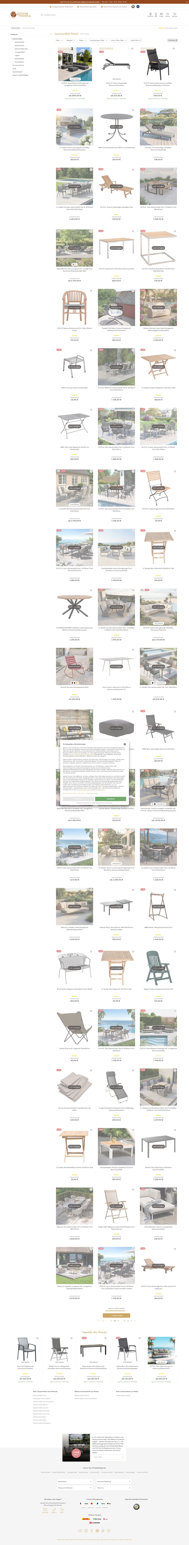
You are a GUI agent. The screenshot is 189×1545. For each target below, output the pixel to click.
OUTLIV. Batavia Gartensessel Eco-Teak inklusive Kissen (74, 329)
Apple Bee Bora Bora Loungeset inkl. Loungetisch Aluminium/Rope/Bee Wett (74, 809)
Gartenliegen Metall (123, 1395)
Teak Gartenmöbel (39, 1417)
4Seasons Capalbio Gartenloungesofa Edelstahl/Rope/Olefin (74, 928)
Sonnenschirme (18, 65)
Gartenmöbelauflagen (20, 75)
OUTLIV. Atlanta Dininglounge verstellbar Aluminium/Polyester (158, 629)
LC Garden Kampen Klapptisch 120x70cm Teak (158, 388)
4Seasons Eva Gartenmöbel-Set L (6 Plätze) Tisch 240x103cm (75, 1228)
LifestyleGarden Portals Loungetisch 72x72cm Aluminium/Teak (116, 1168)
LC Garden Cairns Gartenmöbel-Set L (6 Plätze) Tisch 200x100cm (158, 869)
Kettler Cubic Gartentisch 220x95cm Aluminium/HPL (158, 1168)
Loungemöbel (20, 52)
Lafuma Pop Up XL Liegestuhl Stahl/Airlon (74, 1048)
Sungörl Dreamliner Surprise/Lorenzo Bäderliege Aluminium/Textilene (116, 1109)
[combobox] (172, 40)
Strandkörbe (19, 62)
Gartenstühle (19, 42)
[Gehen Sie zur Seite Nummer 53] (98, 1321)
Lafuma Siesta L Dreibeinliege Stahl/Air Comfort (116, 808)
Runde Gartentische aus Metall (86, 1398)
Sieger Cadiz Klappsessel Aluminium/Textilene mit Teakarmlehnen (116, 1228)
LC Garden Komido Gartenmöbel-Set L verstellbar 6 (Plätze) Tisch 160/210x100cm (116, 629)
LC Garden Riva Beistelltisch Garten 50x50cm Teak (74, 1167)
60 (128, 1321)
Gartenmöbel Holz (39, 1395)
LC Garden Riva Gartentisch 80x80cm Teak (158, 568)
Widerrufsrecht (82, 1539)
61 (131, 1321)
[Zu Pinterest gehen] (97, 1531)
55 (118, 1321)
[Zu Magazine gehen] (80, 1531)
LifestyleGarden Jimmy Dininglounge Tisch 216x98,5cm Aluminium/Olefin (116, 569)
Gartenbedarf (17, 72)
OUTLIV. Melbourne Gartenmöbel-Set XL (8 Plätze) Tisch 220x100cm (116, 389)
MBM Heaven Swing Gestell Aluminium (158, 927)
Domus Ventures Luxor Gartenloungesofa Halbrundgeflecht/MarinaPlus (158, 329)
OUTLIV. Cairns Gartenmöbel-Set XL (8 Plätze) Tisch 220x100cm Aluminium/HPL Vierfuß (116, 1287)
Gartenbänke (19, 59)
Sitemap (114, 1539)
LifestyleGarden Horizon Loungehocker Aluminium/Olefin (158, 1228)
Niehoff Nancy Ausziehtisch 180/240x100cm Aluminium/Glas (116, 928)
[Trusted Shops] (133, 6)
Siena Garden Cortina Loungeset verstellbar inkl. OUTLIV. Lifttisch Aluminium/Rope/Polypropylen (158, 809)
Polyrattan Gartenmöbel (42, 1398)
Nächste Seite (118, 1315)
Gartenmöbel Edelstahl (41, 1411)
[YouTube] (108, 1531)
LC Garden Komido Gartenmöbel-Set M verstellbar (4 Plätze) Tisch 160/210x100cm (158, 1109)
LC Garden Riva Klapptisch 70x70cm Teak (116, 989)
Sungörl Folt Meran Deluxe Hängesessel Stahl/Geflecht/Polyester (116, 329)
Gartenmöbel (17, 39)
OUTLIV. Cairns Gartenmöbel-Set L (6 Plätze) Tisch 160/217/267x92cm (74, 569)
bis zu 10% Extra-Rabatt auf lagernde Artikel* (85, 2)
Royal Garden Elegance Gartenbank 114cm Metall (74, 989)
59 (124, 1321)
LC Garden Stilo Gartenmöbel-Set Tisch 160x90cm (158, 687)
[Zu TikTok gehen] (103, 1531)
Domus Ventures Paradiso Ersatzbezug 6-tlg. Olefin (74, 1109)
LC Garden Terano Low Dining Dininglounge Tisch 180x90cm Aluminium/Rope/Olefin (116, 869)
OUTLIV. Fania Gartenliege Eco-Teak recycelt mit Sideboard (158, 1287)
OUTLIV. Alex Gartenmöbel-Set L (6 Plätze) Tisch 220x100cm (74, 869)
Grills (14, 68)
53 (111, 1321)
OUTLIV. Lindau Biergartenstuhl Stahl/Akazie (158, 509)
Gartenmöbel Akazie (40, 1405)
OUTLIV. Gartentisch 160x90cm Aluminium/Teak (116, 269)
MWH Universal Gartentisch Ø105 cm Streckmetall (116, 148)
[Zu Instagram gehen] (86, 1531)
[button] (176, 1356)
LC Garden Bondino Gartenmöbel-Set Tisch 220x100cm (74, 510)
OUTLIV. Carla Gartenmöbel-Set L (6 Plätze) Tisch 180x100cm (158, 208)
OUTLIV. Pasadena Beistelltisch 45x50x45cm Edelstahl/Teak (158, 270)
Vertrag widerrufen (94, 1539)
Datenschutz (73, 1539)
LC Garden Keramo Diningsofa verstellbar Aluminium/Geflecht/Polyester (75, 149)
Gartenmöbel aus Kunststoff (43, 1402)
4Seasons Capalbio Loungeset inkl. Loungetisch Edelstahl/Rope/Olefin (74, 1287)
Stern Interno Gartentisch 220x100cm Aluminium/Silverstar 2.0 (116, 688)
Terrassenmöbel (107, 1472)
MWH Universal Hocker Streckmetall (74, 388)
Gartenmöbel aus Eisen (41, 1414)
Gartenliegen (130, 1472)
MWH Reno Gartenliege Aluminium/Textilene (158, 749)
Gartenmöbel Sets (21, 49)
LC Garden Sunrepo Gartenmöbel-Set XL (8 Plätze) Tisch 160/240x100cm (74, 208)
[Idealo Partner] (138, 6)
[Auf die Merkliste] (91, 48)
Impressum (60, 1539)
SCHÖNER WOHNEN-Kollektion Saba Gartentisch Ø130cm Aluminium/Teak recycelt (74, 629)
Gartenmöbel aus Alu (40, 1408)
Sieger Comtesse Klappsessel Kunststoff (158, 989)
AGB (66, 1539)
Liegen (17, 55)
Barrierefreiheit (106, 1539)
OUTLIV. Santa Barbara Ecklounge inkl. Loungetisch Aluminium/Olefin (158, 1049)
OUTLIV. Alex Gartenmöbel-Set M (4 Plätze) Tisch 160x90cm (116, 510)
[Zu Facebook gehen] (91, 1531)
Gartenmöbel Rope (40, 1420)
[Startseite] (20, 14)
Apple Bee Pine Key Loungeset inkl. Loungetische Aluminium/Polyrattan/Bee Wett (74, 270)
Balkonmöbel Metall (82, 1395)
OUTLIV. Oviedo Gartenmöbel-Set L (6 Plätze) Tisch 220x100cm (158, 448)
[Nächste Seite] (134, 1321)
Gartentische (19, 45)
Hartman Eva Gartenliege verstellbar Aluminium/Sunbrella (158, 149)
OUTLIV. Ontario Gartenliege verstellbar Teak (116, 207)
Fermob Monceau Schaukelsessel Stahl (74, 687)
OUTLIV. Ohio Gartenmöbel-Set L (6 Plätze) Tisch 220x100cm (116, 448)
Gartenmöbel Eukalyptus (42, 1423)
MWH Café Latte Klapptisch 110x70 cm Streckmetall (74, 448)
